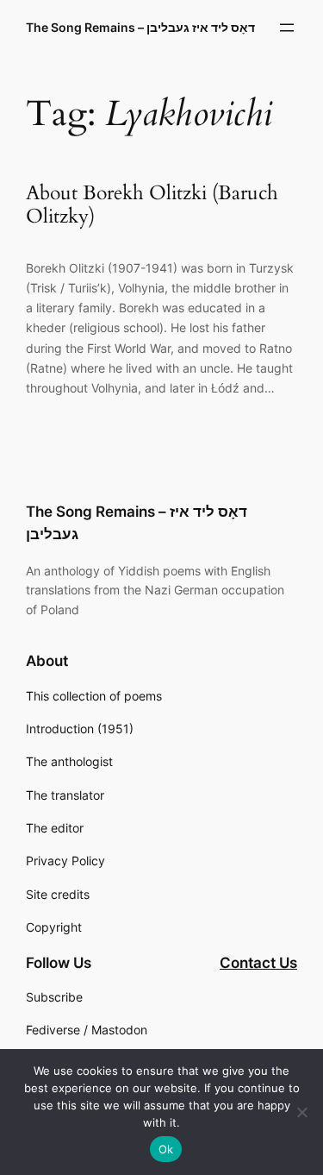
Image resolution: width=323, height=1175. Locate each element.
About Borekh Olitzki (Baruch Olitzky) (152, 205)
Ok (166, 1149)
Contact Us (258, 962)
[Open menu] (286, 27)
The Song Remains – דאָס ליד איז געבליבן (140, 27)
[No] (301, 1112)
